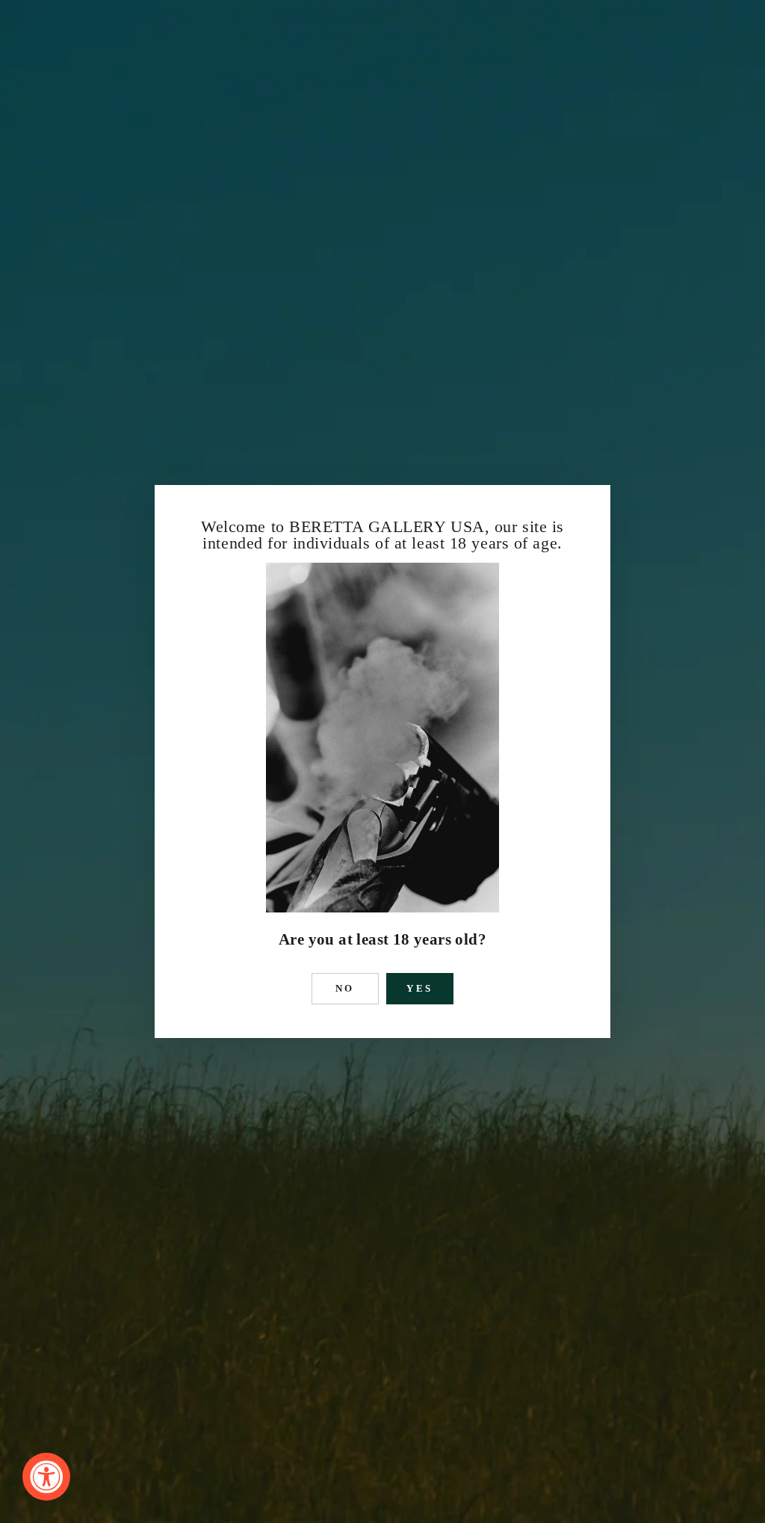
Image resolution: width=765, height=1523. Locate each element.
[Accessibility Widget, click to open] (46, 1477)
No (345, 988)
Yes (420, 988)
